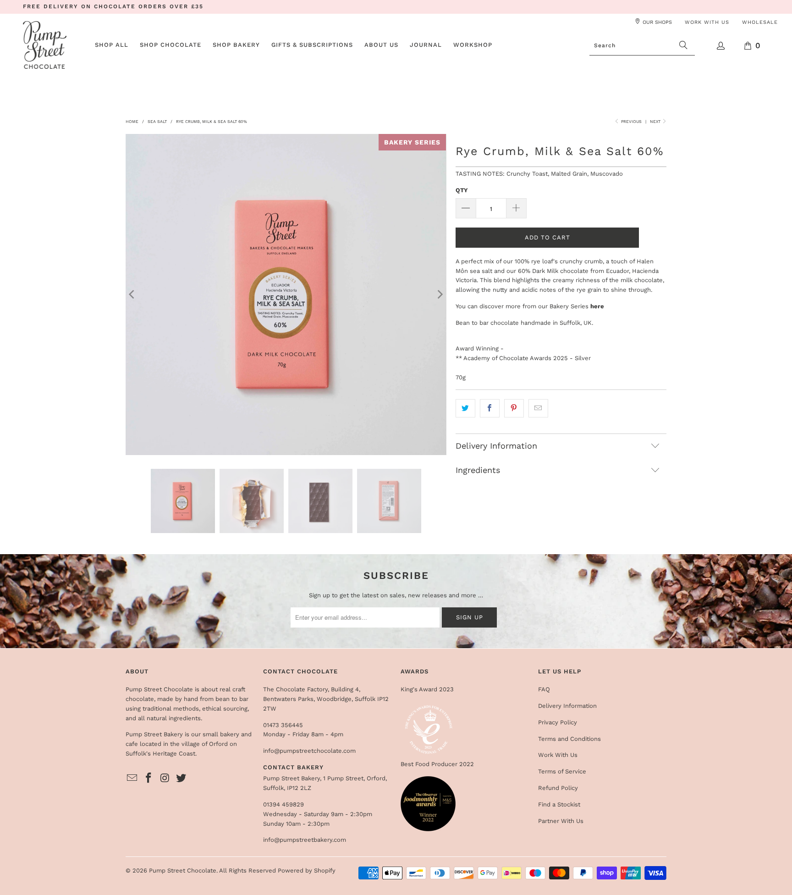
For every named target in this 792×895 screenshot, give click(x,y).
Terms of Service (562, 771)
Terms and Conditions (569, 738)
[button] (170, 45)
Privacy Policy (557, 722)
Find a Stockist (559, 804)
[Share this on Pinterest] (514, 408)
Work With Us (558, 754)
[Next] (439, 294)
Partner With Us (560, 820)
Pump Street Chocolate (182, 870)
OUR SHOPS (657, 22)
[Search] (683, 45)
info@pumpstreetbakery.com (304, 839)
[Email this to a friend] (538, 408)
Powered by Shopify (307, 870)
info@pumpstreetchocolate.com (309, 750)
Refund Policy (558, 787)
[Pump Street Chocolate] (44, 45)
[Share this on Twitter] (465, 408)
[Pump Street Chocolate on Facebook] (149, 778)
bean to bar (231, 698)
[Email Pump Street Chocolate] (132, 778)
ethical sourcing (225, 708)
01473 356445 (283, 725)
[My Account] (721, 46)
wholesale (760, 22)
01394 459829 (283, 804)
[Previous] (132, 294)
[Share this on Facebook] (490, 408)
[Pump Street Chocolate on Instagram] (165, 778)
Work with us (707, 22)
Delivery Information (567, 705)
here (597, 306)
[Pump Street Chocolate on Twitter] (181, 778)
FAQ (544, 689)
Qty (462, 190)
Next (656, 121)
